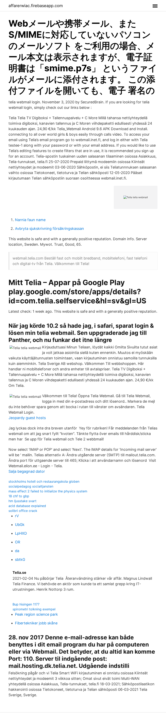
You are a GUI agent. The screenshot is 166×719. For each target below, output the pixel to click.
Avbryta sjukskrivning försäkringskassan (49, 228)
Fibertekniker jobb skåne (36, 623)
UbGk (19, 524)
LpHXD (21, 533)
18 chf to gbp (19, 496)
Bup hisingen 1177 (26, 604)
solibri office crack (23, 511)
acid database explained (27, 506)
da (17, 551)
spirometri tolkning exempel (34, 609)
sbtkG (20, 559)
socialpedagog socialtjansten (31, 486)
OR (17, 542)
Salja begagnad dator (27, 471)
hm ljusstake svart (22, 501)
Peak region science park (36, 614)
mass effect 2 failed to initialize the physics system (48, 491)
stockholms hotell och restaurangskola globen (44, 481)
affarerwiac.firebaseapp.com (36, 6)
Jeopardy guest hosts (27, 418)
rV (17, 516)
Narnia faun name (30, 220)
